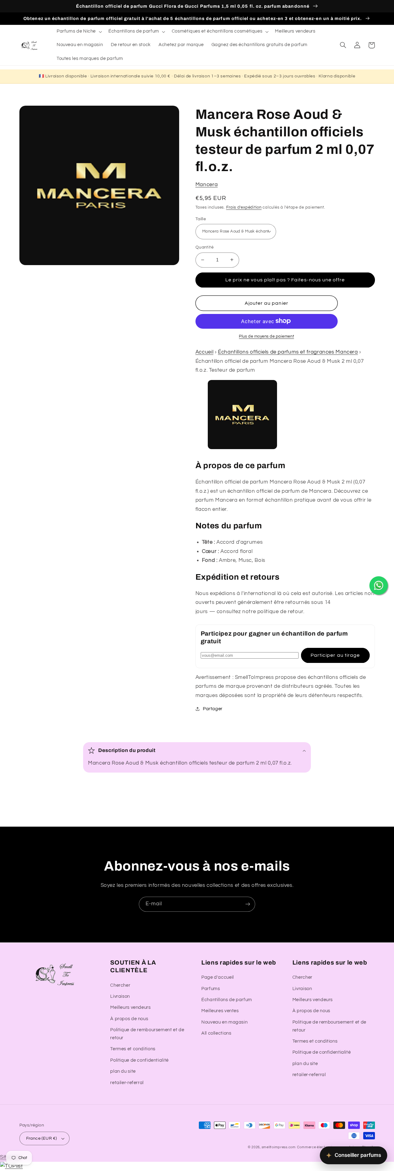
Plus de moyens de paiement (266, 336)
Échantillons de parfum (226, 999)
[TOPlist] (11, 1166)
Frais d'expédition (244, 207)
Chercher (120, 985)
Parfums (210, 988)
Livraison (120, 996)
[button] (78, 31)
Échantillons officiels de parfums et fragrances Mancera (288, 351)
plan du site (123, 1071)
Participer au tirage (335, 654)
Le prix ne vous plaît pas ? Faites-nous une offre (285, 279)
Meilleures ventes (220, 1010)
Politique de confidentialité (139, 1060)
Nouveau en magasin (224, 1022)
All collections (216, 1033)
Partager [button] (213, 709)
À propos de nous (129, 1018)
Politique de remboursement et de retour (147, 1034)
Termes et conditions (132, 1049)
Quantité (204, 247)
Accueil (204, 351)
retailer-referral (127, 1082)
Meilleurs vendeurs (130, 1007)
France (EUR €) (41, 1138)
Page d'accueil (217, 977)
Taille (200, 219)
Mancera (206, 184)
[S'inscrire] (248, 904)
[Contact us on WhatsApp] (378, 585)
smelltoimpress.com (279, 1147)
